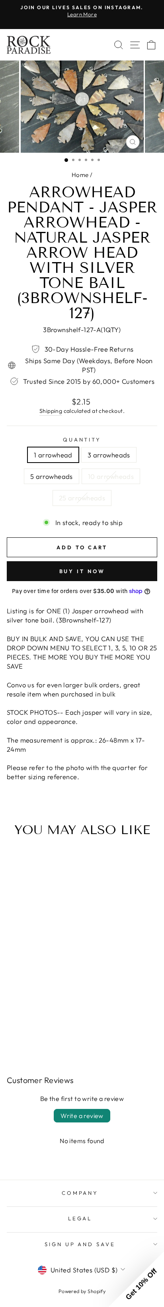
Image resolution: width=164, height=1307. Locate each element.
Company (80, 1193)
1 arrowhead (53, 455)
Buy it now (82, 571)
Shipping (50, 410)
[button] (136, 1279)
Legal (80, 1218)
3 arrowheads (109, 455)
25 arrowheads (82, 498)
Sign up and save (80, 1244)
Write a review (82, 1116)
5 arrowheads (51, 476)
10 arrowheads (111, 476)
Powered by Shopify (82, 1291)
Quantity (82, 439)
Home (80, 175)
